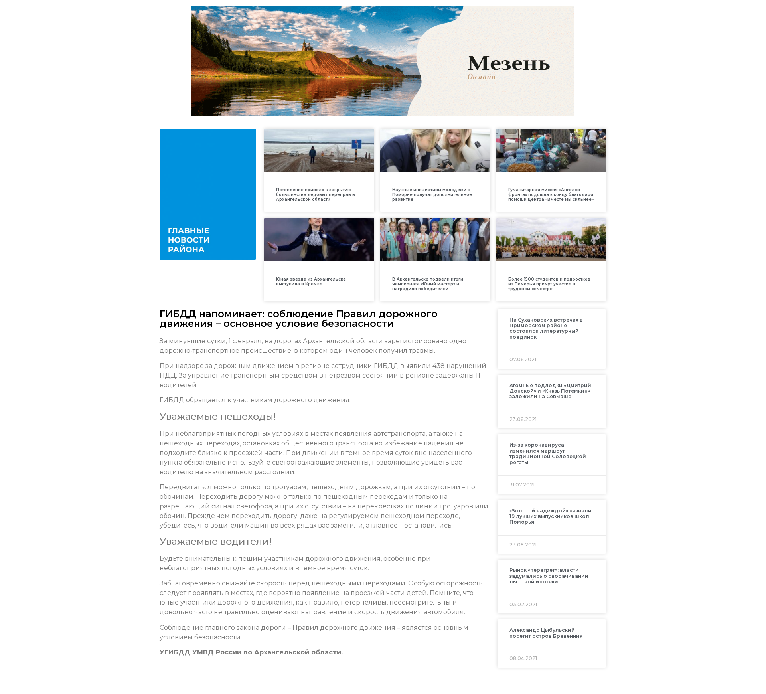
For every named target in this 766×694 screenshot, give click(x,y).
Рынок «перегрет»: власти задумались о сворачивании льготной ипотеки (548, 576)
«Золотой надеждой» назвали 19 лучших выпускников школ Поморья (550, 516)
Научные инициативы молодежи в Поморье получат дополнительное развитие (432, 194)
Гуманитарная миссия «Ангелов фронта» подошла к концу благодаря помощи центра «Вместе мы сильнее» (551, 194)
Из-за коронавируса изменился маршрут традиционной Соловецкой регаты (547, 453)
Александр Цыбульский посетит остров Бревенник (545, 633)
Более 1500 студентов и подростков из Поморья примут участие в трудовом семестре (549, 284)
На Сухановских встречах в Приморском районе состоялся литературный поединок (546, 328)
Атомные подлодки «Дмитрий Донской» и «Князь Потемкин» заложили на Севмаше (550, 391)
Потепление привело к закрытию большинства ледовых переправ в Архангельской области (315, 194)
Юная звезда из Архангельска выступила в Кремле (311, 282)
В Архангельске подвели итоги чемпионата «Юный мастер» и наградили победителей (427, 284)
